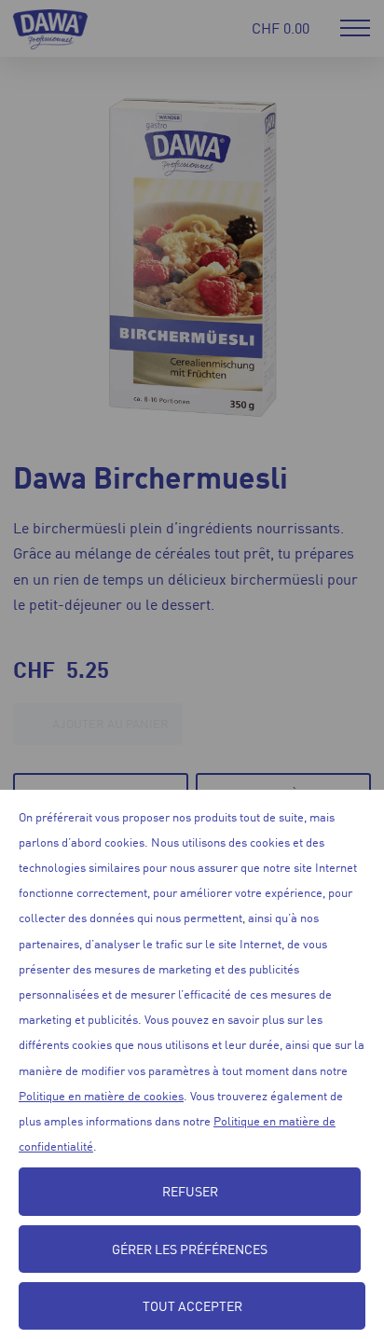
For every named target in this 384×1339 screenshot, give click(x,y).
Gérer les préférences (189, 1248)
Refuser (190, 1190)
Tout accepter (192, 1305)
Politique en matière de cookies (101, 1095)
